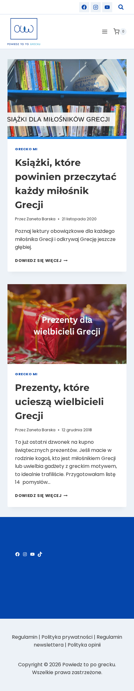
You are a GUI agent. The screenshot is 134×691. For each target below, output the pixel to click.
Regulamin (24, 637)
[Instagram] (96, 7)
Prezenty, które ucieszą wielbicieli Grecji (59, 402)
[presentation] (67, 99)
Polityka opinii (84, 644)
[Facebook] (84, 7)
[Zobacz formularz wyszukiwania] (121, 7)
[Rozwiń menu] (104, 31)
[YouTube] (107, 7)
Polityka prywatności (67, 637)
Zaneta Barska (40, 219)
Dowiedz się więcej (41, 260)
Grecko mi (26, 148)
